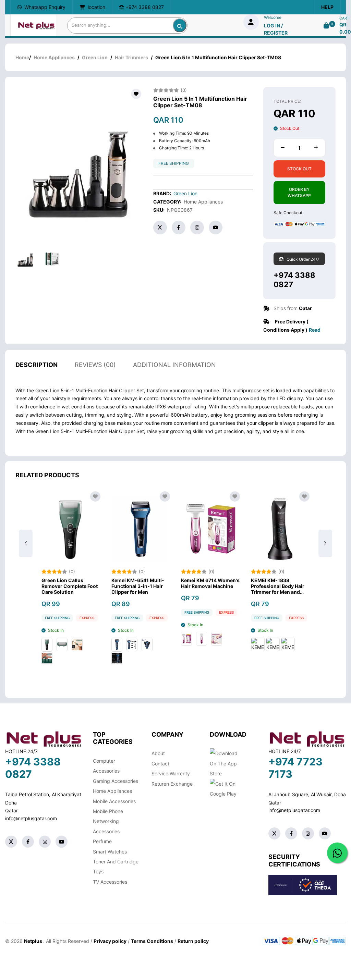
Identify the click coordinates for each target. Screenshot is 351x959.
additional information (174, 364)
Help (327, 7)
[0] (326, 25)
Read (314, 330)
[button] (325, 543)
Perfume (102, 841)
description (36, 364)
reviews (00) (95, 364)
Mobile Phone (108, 811)
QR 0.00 (345, 28)
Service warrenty (171, 773)
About (158, 753)
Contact (160, 763)
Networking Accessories (106, 826)
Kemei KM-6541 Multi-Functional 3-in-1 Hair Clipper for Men (137, 586)
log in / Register (276, 29)
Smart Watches (110, 852)
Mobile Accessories (114, 801)
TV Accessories (110, 882)
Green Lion (95, 57)
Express (87, 618)
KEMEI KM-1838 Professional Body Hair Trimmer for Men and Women (277, 586)
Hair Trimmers (131, 57)
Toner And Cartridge (115, 861)
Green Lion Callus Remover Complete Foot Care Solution (69, 586)
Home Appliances (54, 57)
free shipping (173, 163)
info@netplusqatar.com (31, 818)
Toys (98, 871)
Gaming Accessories (115, 781)
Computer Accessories (106, 766)
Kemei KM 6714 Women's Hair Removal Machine (210, 583)
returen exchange (172, 784)
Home (22, 57)
